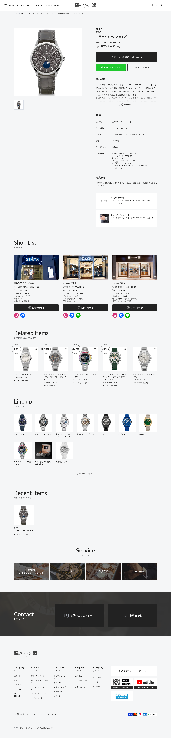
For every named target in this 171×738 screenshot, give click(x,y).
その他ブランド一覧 (38, 694)
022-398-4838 (120, 290)
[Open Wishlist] (157, 5)
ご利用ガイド (80, 676)
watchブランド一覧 (35, 13)
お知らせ (57, 683)
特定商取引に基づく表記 (22, 714)
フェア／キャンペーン (61, 677)
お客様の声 (58, 691)
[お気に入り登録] (36, 349)
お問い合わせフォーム (83, 615)
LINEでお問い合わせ (112, 67)
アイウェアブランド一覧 (39, 688)
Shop (50, 5)
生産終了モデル (63, 13)
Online (57, 5)
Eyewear (35, 5)
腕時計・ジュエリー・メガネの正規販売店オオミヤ (37, 728)
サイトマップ (52, 714)
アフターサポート (81, 682)
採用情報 (96, 686)
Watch (19, 5)
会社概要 (96, 682)
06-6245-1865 (22, 290)
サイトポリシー (39, 714)
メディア (57, 696)
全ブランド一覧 (37, 698)
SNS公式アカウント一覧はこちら (133, 671)
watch (23, 13)
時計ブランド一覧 (37, 676)
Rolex (11, 5)
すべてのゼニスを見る (85, 474)
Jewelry (26, 5)
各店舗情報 (136, 615)
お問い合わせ (38, 308)
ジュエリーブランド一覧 (39, 682)
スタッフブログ (60, 687)
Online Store (17, 695)
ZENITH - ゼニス (50, 13)
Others (44, 5)
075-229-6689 (71, 290)
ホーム (16, 13)
